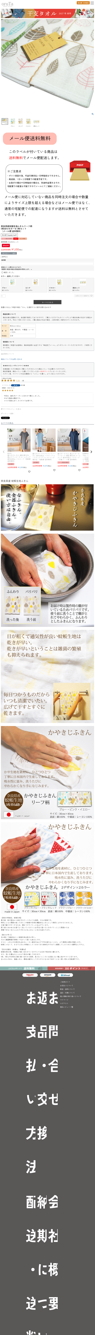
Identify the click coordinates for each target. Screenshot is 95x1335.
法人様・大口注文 (83, 3)
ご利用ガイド (65, 982)
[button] (3, 451)
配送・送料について (67, 989)
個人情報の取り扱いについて (70, 996)
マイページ (64, 1000)
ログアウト (64, 1003)
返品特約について (7, 354)
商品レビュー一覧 (66, 1007)
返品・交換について (67, 993)
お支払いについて (66, 985)
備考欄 (3, 260)
